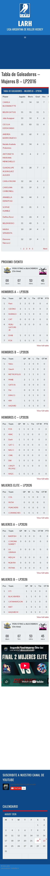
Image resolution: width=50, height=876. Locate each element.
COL (10, 497)
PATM (11, 502)
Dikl (9, 460)
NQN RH (12, 562)
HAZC (11, 474)
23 (44, 841)
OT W (40, 298)
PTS (46, 424)
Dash (10, 439)
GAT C (11, 445)
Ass (43, 96)
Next (45, 248)
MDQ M (11, 557)
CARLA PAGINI (9, 181)
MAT (10, 607)
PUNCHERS (13, 507)
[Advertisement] (25, 54)
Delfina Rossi (8, 217)
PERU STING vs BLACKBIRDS (25, 268)
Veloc (10, 364)
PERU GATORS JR (12, 327)
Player (5, 96)
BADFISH (12, 536)
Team (10, 298)
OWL (10, 455)
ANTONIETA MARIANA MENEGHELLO (9, 158)
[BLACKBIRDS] (43, 271)
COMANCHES (14, 513)
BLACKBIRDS (14, 596)
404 (10, 400)
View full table (43, 345)
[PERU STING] (7, 270)
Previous (6, 248)
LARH (25, 23)
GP (20, 298)
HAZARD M (13, 612)
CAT (10, 319)
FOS (10, 429)
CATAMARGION (15, 601)
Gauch (11, 369)
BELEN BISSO (8, 223)
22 (38, 841)
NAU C (11, 450)
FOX (10, 340)
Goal (37, 96)
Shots (30, 96)
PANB (10, 379)
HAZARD (12, 406)
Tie (33, 298)
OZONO (12, 309)
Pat (9, 390)
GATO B (11, 385)
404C (10, 434)
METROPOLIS (14, 374)
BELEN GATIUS (9, 112)
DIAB (10, 335)
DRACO (11, 395)
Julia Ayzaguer (8, 118)
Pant (10, 303)
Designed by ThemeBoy (10, 868)
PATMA (11, 568)
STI (9, 591)
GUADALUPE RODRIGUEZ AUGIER (8, 171)
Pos (4, 298)
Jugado (22, 96)
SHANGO (12, 314)
